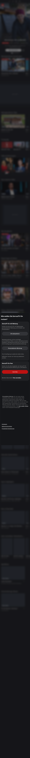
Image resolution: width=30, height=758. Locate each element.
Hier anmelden (17, 377)
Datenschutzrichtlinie (7, 426)
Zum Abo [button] (15, 372)
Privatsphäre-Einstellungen (8, 428)
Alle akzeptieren (15, 333)
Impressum (4, 424)
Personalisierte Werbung (15, 348)
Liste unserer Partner (23, 406)
